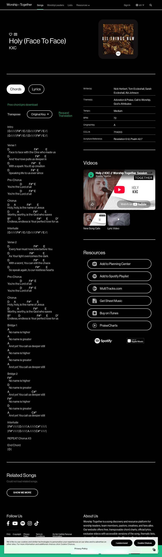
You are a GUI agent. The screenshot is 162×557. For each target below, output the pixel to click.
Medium (118, 110)
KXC (13, 47)
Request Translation (65, 114)
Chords (15, 89)
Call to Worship (142, 99)
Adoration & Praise (123, 99)
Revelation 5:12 (122, 139)
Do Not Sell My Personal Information (62, 535)
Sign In (127, 5)
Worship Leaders (55, 5)
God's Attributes (122, 103)
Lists (70, 5)
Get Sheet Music (111, 301)
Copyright (17, 534)
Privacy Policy (26, 535)
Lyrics (36, 89)
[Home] (19, 5)
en (140, 5)
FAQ (8, 534)
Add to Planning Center (115, 264)
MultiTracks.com (111, 288)
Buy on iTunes (109, 313)
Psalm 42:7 (136, 139)
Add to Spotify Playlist (114, 276)
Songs (40, 5)
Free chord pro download (22, 104)
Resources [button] (81, 5)
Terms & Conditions (40, 535)
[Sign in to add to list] (15, 34)
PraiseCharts (109, 325)
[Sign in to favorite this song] (10, 34)
